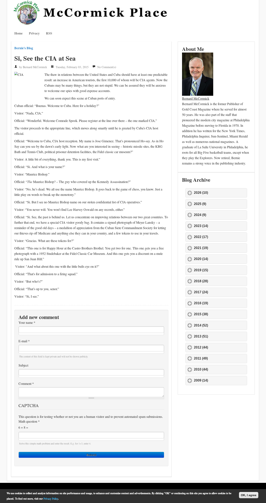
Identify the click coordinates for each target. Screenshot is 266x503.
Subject (23, 365)
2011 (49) (220, 358)
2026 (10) (220, 192)
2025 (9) (219, 204)
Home (18, 33)
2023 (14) (220, 226)
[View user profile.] (197, 73)
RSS (49, 33)
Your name (26, 322)
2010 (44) (220, 369)
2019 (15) (220, 270)
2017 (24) (220, 292)
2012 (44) (220, 347)
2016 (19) (220, 303)
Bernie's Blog (23, 47)
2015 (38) (220, 314)
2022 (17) (220, 237)
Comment (26, 384)
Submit (91, 454)
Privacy (34, 33)
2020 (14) (220, 259)
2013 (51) (220, 336)
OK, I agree (248, 495)
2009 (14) (220, 380)
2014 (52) (220, 325)
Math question (29, 421)
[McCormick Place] (91, 12)
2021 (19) (220, 248)
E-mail (24, 341)
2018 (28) (220, 281)
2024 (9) (219, 215)
